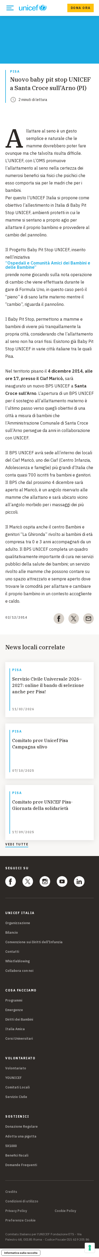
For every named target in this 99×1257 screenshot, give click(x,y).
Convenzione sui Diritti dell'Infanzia (34, 942)
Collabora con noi (19, 971)
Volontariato (15, 1068)
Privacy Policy (16, 1210)
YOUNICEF (13, 1078)
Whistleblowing (17, 961)
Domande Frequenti (21, 1165)
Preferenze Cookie (20, 1220)
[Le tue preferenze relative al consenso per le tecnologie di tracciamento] (90, 1248)
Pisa (15, 71)
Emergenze (14, 1010)
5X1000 (11, 1146)
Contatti (12, 952)
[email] (88, 619)
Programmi (13, 1000)
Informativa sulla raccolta (20, 1252)
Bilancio (11, 932)
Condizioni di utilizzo (21, 1201)
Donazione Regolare (21, 1126)
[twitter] (73, 619)
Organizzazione (17, 923)
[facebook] (59, 619)
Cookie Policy (65, 1210)
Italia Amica (15, 1029)
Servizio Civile (16, 1097)
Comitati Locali (17, 1087)
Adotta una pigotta (20, 1136)
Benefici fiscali (16, 1155)
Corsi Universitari (19, 1038)
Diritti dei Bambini (19, 1019)
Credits (11, 1191)
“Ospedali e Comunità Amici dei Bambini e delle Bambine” (47, 265)
